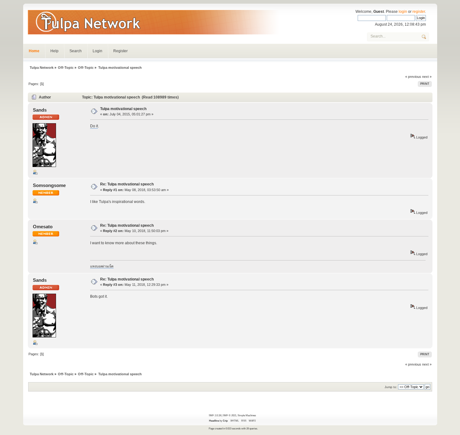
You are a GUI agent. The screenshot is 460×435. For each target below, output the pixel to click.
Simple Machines (247, 415)
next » (427, 76)
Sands (40, 110)
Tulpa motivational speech (123, 109)
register (418, 11)
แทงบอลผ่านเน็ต (102, 266)
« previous (413, 76)
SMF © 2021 (229, 415)
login (403, 11)
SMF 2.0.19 (215, 415)
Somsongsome (49, 185)
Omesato (43, 226)
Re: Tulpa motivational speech (127, 184)
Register (120, 51)
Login (97, 51)
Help (54, 51)
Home (34, 51)
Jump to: (391, 387)
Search (75, 51)
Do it (94, 126)
